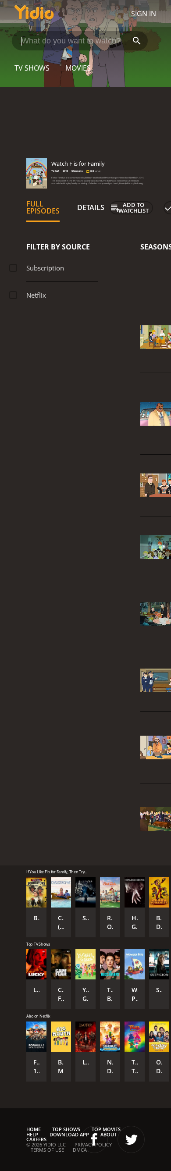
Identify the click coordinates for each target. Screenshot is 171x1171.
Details (90, 207)
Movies (78, 68)
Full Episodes (43, 207)
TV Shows (32, 68)
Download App (69, 1134)
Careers (36, 1139)
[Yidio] (34, 13)
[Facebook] (94, 1139)
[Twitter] (131, 1139)
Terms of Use (47, 1149)
